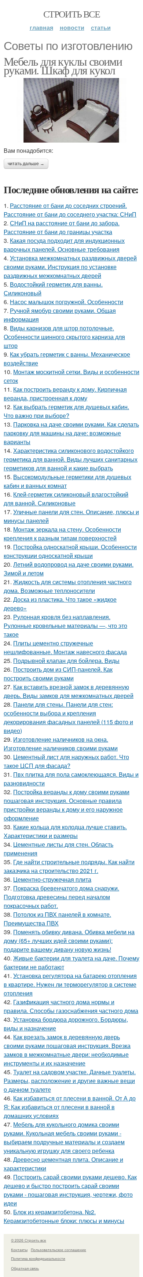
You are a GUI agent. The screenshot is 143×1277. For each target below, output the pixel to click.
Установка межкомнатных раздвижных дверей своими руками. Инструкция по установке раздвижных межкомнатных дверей (70, 267)
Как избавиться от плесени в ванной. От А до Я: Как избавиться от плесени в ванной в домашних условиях (70, 1107)
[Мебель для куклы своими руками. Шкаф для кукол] (71, 110)
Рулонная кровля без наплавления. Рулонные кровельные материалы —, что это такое (65, 625)
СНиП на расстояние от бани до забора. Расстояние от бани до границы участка (62, 227)
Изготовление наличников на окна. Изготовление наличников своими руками (61, 743)
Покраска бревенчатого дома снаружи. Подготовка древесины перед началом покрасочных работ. (61, 897)
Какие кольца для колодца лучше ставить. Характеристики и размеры (65, 831)
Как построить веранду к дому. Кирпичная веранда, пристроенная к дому (65, 393)
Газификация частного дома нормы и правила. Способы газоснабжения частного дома (71, 1006)
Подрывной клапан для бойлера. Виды (66, 660)
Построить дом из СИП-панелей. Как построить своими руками (58, 673)
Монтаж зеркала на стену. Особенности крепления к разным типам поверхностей (62, 533)
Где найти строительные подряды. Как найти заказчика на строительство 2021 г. (69, 866)
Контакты (19, 1249)
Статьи (101, 27)
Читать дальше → (26, 163)
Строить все (71, 14)
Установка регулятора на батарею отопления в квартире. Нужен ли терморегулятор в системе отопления (70, 984)
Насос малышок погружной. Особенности (66, 302)
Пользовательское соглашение (58, 1249)
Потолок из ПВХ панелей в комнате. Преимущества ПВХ (57, 918)
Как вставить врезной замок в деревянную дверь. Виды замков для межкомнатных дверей (68, 691)
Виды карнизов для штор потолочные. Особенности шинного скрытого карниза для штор (64, 337)
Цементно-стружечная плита (52, 879)
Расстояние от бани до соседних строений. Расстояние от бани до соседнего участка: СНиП (70, 209)
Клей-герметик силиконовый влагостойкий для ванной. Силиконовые (66, 498)
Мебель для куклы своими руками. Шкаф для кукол (63, 65)
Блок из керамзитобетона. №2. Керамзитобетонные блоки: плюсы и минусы (64, 1216)
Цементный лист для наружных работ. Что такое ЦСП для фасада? (66, 761)
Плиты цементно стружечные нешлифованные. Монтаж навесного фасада (65, 647)
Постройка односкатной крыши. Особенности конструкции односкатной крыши (70, 551)
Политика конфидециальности (38, 1258)
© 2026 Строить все (28, 1240)
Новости (72, 27)
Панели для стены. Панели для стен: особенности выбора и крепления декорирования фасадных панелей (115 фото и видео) (68, 717)
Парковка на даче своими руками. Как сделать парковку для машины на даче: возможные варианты (71, 433)
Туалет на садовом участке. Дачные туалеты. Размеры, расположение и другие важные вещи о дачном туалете (70, 1081)
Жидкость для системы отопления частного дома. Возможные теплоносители (68, 586)
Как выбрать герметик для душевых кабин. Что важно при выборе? (66, 411)
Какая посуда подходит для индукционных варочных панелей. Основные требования (64, 244)
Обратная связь (25, 1268)
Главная (41, 27)
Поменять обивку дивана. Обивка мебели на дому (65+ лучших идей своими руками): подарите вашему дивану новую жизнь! (69, 941)
